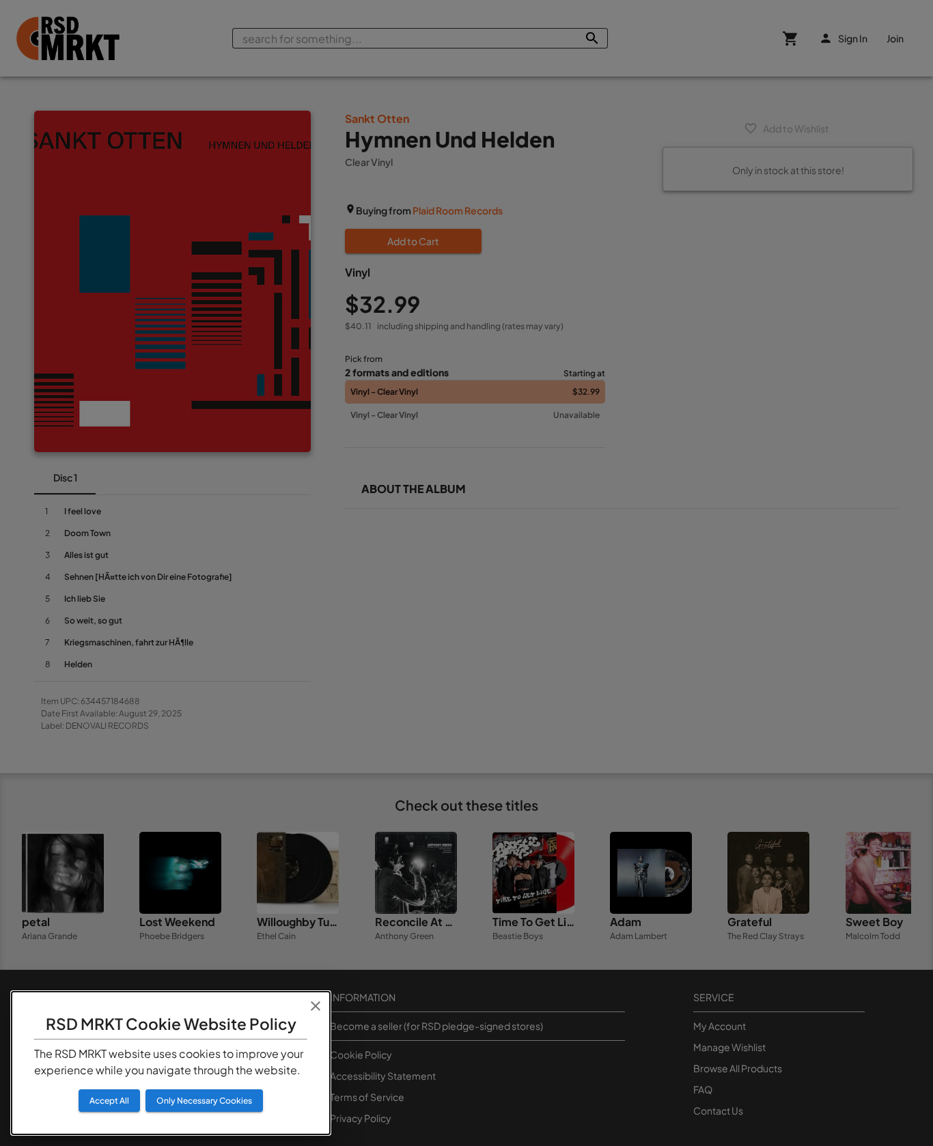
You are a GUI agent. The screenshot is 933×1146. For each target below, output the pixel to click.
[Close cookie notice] (315, 1006)
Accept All (109, 1100)
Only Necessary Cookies (204, 1100)
